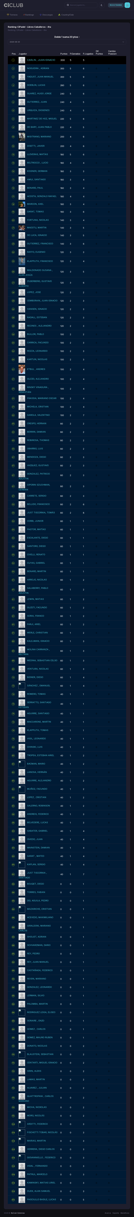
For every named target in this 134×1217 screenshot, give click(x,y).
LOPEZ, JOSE (34, 292)
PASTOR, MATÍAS (36, 529)
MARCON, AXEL (35, 204)
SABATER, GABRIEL (37, 831)
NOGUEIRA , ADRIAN (38, 68)
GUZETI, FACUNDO (37, 607)
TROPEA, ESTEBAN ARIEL (40, 755)
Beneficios (125, 1213)
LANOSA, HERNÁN (37, 772)
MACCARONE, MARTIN (39, 722)
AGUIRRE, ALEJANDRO (39, 780)
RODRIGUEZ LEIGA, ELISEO (41, 1012)
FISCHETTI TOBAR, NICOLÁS (42, 1132)
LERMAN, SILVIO (35, 995)
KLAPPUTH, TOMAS (37, 730)
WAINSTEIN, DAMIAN (38, 847)
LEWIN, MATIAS (35, 599)
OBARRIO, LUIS (35, 448)
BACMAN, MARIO (36, 764)
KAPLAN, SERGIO (36, 864)
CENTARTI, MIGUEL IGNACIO (42, 1062)
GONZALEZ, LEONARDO (39, 987)
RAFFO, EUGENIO (36, 252)
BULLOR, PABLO (35, 334)
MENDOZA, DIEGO (36, 457)
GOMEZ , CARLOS (36, 1029)
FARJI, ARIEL (34, 624)
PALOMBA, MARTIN (37, 1004)
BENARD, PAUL (35, 188)
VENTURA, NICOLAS (38, 669)
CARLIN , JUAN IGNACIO (41, 60)
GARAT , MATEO (35, 856)
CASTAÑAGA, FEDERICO (40, 970)
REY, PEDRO (33, 953)
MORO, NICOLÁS (35, 1115)
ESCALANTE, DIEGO (37, 538)
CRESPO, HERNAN (36, 423)
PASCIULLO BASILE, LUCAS (41, 1199)
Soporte (116, 1213)
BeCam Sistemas (18, 1213)
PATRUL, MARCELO (37, 1174)
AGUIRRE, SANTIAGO (38, 713)
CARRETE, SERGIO (36, 496)
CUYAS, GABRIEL (36, 563)
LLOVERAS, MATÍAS (37, 154)
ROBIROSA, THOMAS (38, 440)
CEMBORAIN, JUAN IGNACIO (42, 300)
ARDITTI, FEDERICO (37, 1124)
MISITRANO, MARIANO (39, 136)
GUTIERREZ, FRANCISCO (40, 243)
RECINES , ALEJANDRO (39, 325)
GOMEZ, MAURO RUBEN (40, 1037)
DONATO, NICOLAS (37, 1046)
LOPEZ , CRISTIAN (36, 797)
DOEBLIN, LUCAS (36, 85)
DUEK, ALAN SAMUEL (38, 1191)
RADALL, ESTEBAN (37, 317)
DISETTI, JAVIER (35, 146)
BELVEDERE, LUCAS (37, 822)
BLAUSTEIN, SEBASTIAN (40, 1054)
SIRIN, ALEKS (34, 1071)
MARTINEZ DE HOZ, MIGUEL (42, 118)
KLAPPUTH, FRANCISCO (40, 261)
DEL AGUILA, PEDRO (38, 900)
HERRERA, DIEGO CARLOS (41, 1149)
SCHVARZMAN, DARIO (39, 945)
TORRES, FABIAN (36, 892)
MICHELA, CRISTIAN (38, 406)
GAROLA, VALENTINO (38, 415)
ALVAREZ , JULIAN (37, 1088)
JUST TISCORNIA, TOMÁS (41, 512)
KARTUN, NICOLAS (37, 359)
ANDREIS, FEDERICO (38, 814)
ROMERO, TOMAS (36, 694)
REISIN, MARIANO (36, 979)
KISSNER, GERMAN (37, 171)
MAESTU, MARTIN (36, 227)
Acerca (108, 1213)
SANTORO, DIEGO (36, 546)
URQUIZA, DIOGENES (38, 110)
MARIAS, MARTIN (36, 1141)
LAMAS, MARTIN (36, 1079)
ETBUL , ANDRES (36, 369)
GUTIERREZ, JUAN (37, 102)
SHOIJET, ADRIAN (36, 937)
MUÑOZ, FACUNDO (37, 789)
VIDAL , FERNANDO (37, 1166)
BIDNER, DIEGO (35, 677)
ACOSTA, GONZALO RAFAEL (42, 196)
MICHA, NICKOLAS (37, 1107)
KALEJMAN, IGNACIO (38, 641)
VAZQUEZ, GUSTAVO (38, 465)
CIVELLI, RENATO (36, 554)
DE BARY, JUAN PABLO (39, 127)
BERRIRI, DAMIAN (36, 432)
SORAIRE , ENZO (35, 1020)
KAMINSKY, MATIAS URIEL (41, 1182)
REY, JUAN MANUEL (38, 962)
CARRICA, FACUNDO (38, 342)
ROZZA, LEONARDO (37, 351)
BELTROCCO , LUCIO (37, 162)
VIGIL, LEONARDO (36, 738)
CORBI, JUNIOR (35, 521)
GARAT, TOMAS (35, 211)
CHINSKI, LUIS (34, 747)
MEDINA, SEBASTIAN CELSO (42, 660)
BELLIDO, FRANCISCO (38, 504)
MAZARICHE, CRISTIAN (39, 909)
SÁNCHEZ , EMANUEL (38, 685)
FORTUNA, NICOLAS (38, 220)
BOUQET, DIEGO (35, 884)
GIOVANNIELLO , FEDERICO (41, 1157)
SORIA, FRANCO (35, 616)
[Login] (127, 5)
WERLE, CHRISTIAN (37, 632)
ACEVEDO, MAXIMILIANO (40, 917)
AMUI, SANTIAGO (36, 179)
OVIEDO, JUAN (35, 839)
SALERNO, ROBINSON (38, 805)
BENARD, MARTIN (36, 571)
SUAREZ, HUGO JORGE (39, 93)
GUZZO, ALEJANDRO (38, 379)
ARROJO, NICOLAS (37, 579)
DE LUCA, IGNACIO (37, 235)
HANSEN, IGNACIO (37, 309)
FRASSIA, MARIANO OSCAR (41, 398)
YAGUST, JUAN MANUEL (40, 76)
